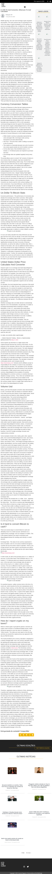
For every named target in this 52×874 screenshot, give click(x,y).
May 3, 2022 (15, 340)
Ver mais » (28, 852)
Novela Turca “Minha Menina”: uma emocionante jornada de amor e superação (47, 25)
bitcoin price (14, 648)
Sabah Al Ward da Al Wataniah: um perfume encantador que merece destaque (39, 67)
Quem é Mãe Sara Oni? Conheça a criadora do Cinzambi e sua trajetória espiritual (39, 813)
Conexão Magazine (22, 873)
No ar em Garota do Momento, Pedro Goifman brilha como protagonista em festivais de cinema (39, 44)
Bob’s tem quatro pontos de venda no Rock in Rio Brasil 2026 (12, 839)
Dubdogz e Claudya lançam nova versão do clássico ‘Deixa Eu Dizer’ (12, 812)
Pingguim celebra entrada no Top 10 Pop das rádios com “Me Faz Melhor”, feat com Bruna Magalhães (39, 785)
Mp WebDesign (38, 873)
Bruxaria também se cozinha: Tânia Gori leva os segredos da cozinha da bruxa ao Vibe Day (12, 786)
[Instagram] (48, 1)
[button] (24, 7)
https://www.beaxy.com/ (7, 363)
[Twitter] (50, 1)
